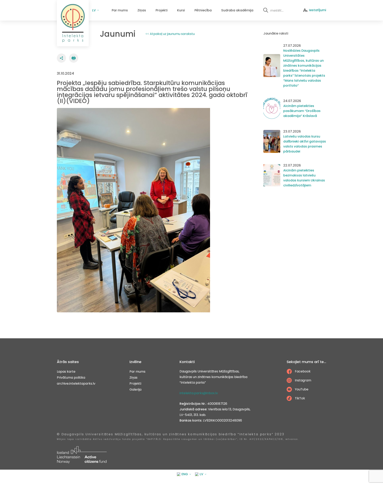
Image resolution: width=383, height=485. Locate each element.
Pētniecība (203, 10)
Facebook (303, 371)
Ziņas (141, 10)
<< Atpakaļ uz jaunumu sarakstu (170, 34)
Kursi (181, 10)
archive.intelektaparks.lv (76, 383)
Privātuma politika (71, 377)
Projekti (162, 10)
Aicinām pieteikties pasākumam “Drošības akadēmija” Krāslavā (302, 111)
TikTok (300, 398)
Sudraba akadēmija (237, 10)
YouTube (301, 389)
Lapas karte (66, 371)
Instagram (303, 380)
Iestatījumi (317, 10)
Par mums (120, 10)
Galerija (135, 389)
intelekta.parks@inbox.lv (199, 393)
